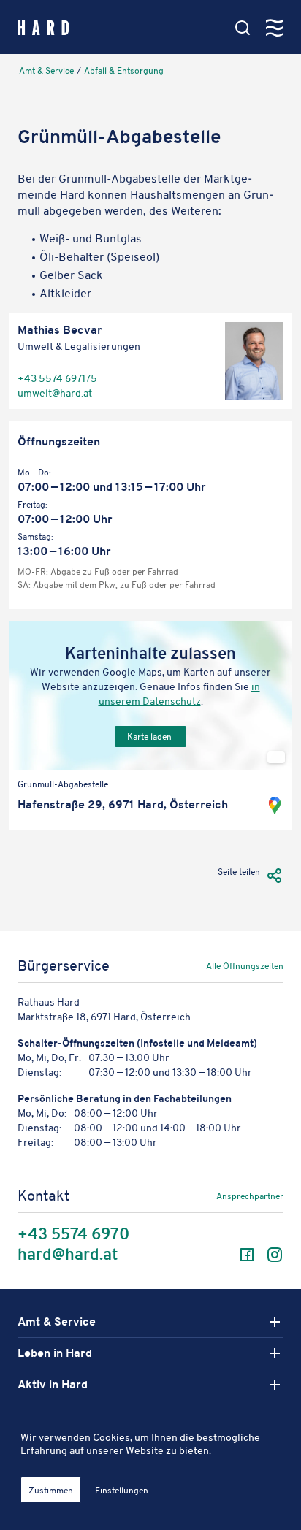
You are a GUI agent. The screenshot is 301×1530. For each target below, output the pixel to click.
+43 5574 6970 (73, 1234)
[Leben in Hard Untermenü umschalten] (274, 1353)
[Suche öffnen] (242, 28)
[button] (274, 874)
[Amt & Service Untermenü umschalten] (274, 1322)
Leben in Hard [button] (55, 1353)
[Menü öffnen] (274, 28)
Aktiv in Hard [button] (53, 1384)
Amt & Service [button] (57, 1322)
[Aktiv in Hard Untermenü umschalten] (274, 1384)
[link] (202, 969)
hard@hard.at (68, 1254)
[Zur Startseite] (43, 26)
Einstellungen (121, 1490)
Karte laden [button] (150, 736)
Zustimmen (50, 1490)
